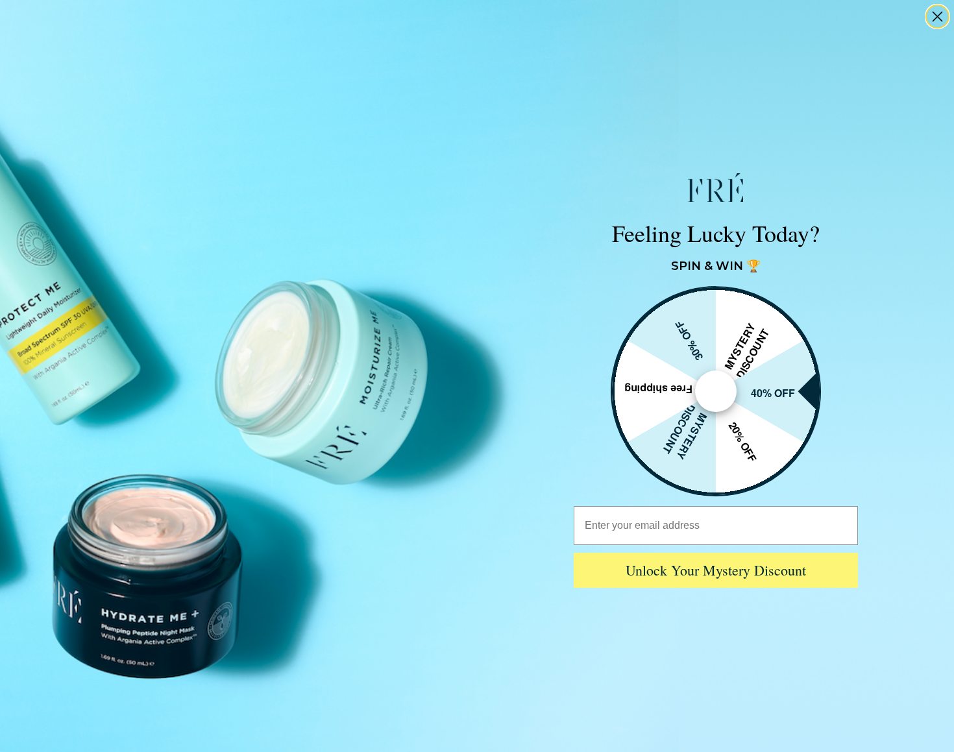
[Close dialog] (937, 16)
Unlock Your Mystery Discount (716, 570)
